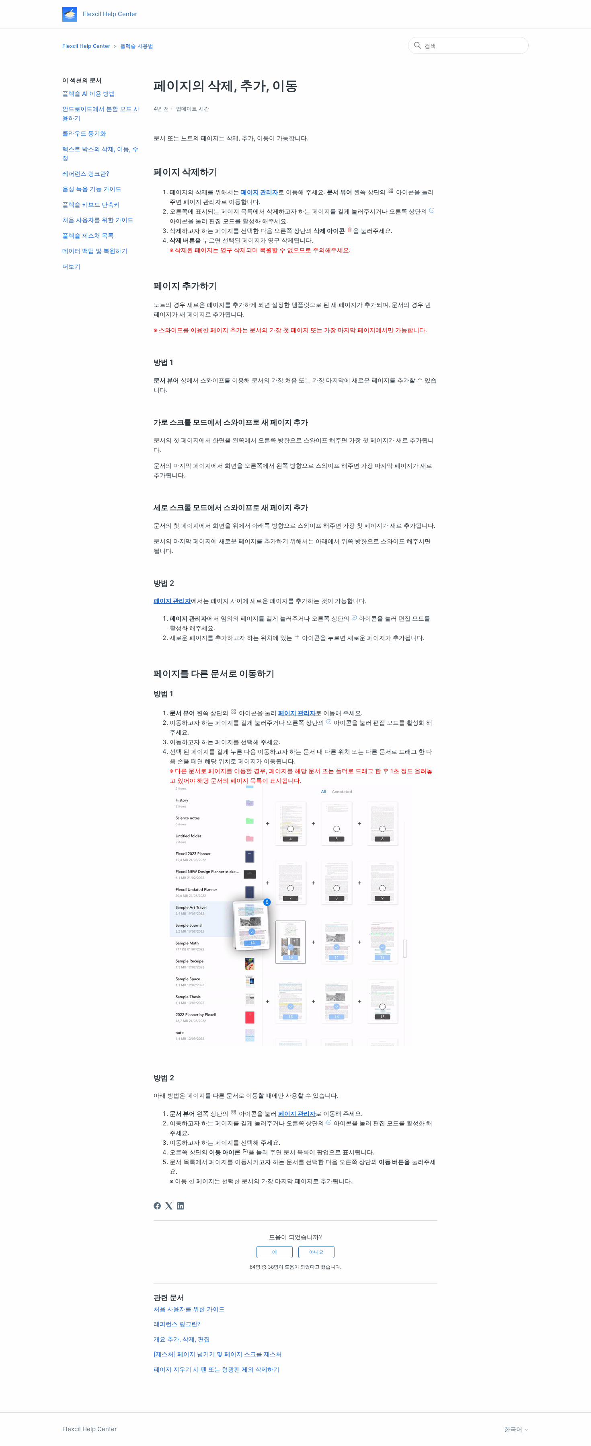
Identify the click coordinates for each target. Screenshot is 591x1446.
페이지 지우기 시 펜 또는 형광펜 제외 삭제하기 (216, 1369)
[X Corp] (168, 1205)
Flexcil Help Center (86, 46)
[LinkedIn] (180, 1205)
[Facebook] (157, 1205)
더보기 (71, 266)
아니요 (316, 1252)
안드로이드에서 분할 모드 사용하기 (101, 113)
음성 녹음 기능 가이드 (91, 189)
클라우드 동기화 (84, 133)
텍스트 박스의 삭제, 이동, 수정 (100, 153)
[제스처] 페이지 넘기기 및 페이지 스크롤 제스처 (218, 1354)
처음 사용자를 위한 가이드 (97, 220)
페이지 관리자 (259, 192)
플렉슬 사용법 (136, 46)
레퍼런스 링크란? (85, 173)
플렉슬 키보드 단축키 (91, 204)
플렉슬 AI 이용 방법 (88, 93)
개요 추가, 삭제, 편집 (182, 1339)
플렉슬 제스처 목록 (88, 235)
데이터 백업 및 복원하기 (94, 251)
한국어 (514, 1429)
